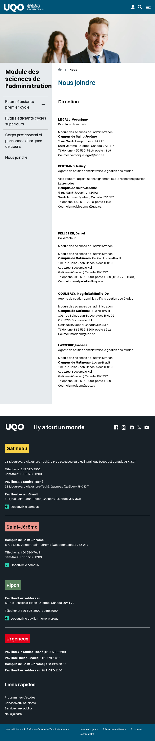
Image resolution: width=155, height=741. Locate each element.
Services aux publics (19, 708)
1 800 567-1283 (30, 474)
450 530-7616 (31, 552)
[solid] (7, 507)
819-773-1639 (50, 658)
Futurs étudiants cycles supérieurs (25, 121)
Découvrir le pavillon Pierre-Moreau (34, 618)
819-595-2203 (55, 652)
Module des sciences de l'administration (26, 79)
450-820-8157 (56, 664)
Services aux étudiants (20, 703)
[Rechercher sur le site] (140, 7)
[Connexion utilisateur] (133, 7)
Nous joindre (16, 157)
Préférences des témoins (114, 729)
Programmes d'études (20, 697)
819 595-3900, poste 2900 (39, 611)
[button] (43, 104)
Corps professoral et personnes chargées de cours (23, 141)
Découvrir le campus (24, 507)
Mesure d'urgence (89, 729)
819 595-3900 (31, 469)
